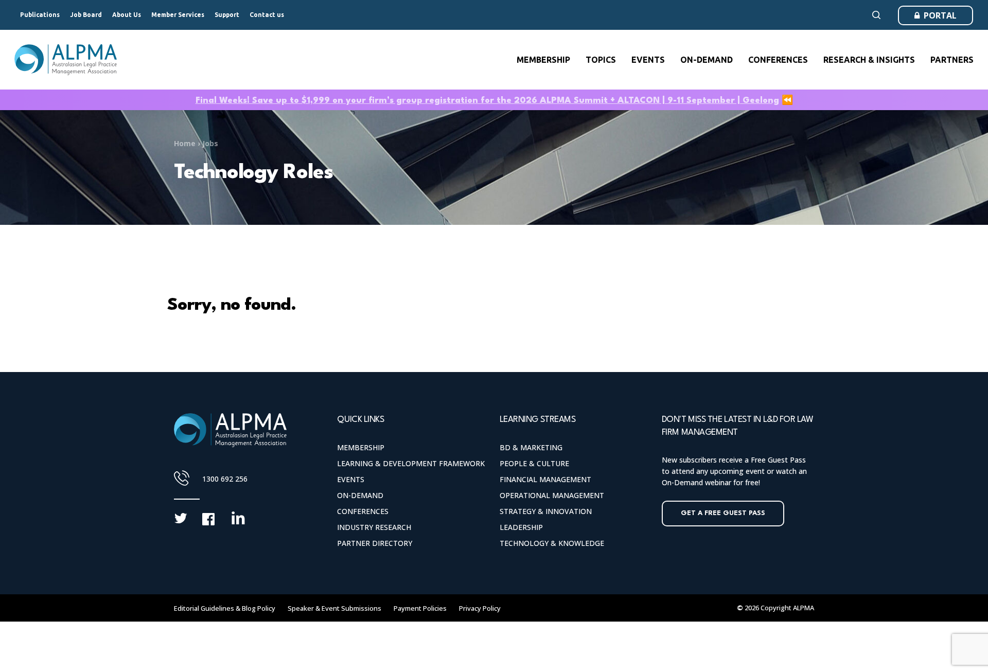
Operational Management (552, 495)
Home (185, 143)
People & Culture (534, 463)
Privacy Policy (480, 608)
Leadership (521, 527)
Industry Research (374, 527)
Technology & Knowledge (552, 543)
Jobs (210, 143)
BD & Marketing (531, 447)
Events (350, 479)
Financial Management (545, 479)
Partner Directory (374, 543)
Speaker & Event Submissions (334, 608)
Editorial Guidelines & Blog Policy (224, 608)
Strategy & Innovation (546, 511)
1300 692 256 (225, 479)
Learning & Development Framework (411, 463)
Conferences (363, 511)
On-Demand (360, 495)
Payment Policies (420, 608)
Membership (360, 447)
